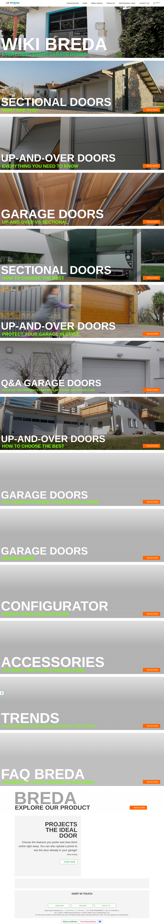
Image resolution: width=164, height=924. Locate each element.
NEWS (85, 3)
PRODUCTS (111, 3)
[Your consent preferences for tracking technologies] (2, 693)
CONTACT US (144, 3)
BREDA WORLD (96, 3)
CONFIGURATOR (73, 3)
